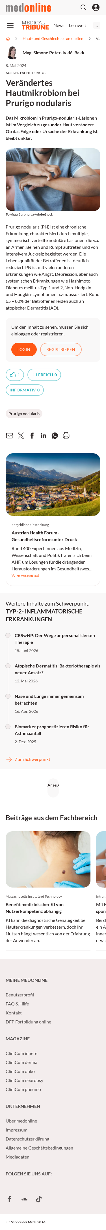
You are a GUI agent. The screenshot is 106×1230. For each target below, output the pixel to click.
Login (24, 349)
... (97, 25)
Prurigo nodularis (24, 413)
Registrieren (60, 349)
